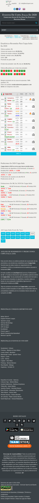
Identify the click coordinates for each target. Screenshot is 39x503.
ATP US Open (5, 327)
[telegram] (34, 421)
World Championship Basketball (10, 333)
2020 (32, 233)
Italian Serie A (5, 316)
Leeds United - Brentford (8, 352)
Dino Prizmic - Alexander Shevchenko (12, 390)
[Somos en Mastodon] (20, 9)
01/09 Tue (33, 36)
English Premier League (8, 318)
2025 (8, 233)
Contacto (27, 496)
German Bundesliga (7, 323)
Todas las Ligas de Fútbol (23, 498)
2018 (8, 237)
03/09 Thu (18, 37)
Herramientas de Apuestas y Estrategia (12, 492)
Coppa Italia (8, 94)
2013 (32, 237)
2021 (27, 233)
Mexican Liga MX (6, 335)
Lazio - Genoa (5, 358)
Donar (2, 498)
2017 (12, 237)
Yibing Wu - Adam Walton (8, 386)
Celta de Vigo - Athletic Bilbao (9, 382)
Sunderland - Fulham (7, 348)
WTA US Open (5, 325)
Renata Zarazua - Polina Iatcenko (10, 394)
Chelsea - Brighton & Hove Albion (10, 350)
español (13, 3)
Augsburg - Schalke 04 (7, 367)
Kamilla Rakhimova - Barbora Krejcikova (13, 384)
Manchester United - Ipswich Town (11, 354)
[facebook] (5, 421)
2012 (3, 241)
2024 (12, 233)
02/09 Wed (9, 37)
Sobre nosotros (18, 496)
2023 (17, 233)
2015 (22, 237)
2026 (3, 233)
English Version (10, 498)
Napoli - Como (5, 356)
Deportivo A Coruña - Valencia (9, 380)
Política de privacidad (7, 496)
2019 (3, 237)
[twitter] (10, 421)
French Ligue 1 (5, 331)
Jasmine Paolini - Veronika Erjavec (11, 388)
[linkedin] (14, 421)
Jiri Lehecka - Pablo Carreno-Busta (11, 396)
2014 (27, 237)
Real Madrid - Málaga (7, 365)
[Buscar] (36, 23)
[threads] (17, 425)
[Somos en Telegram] (15, 9)
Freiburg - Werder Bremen (8, 363)
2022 (22, 233)
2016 (17, 237)
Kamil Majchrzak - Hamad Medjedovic (12, 399)
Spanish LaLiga (5, 321)
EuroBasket (4, 329)
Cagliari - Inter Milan (7, 361)
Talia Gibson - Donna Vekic (9, 392)
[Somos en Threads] (17, 9)
